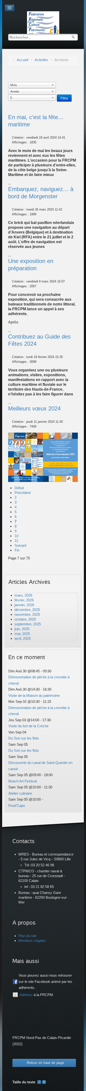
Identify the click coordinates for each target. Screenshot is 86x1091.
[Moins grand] (39, 1082)
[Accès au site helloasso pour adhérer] (15, 994)
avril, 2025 (23, 638)
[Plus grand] (44, 1082)
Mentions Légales (32, 940)
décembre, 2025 (27, 610)
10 (16, 536)
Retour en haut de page (45, 1063)
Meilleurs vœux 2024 (34, 408)
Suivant (20, 545)
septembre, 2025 (28, 624)
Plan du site (27, 936)
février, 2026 (24, 600)
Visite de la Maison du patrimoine (34, 695)
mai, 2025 (22, 634)
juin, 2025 (22, 629)
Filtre (64, 98)
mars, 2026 (23, 595)
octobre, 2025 (25, 619)
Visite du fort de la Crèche (28, 726)
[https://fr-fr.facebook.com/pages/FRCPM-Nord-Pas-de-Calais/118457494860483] (15, 981)
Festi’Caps (16, 806)
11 (16, 541)
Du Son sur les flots (23, 738)
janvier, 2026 (24, 605)
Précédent (23, 493)
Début (19, 488)
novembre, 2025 (27, 614)
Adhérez (26, 995)
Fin (17, 550)
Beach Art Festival (22, 781)
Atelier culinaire (20, 793)
